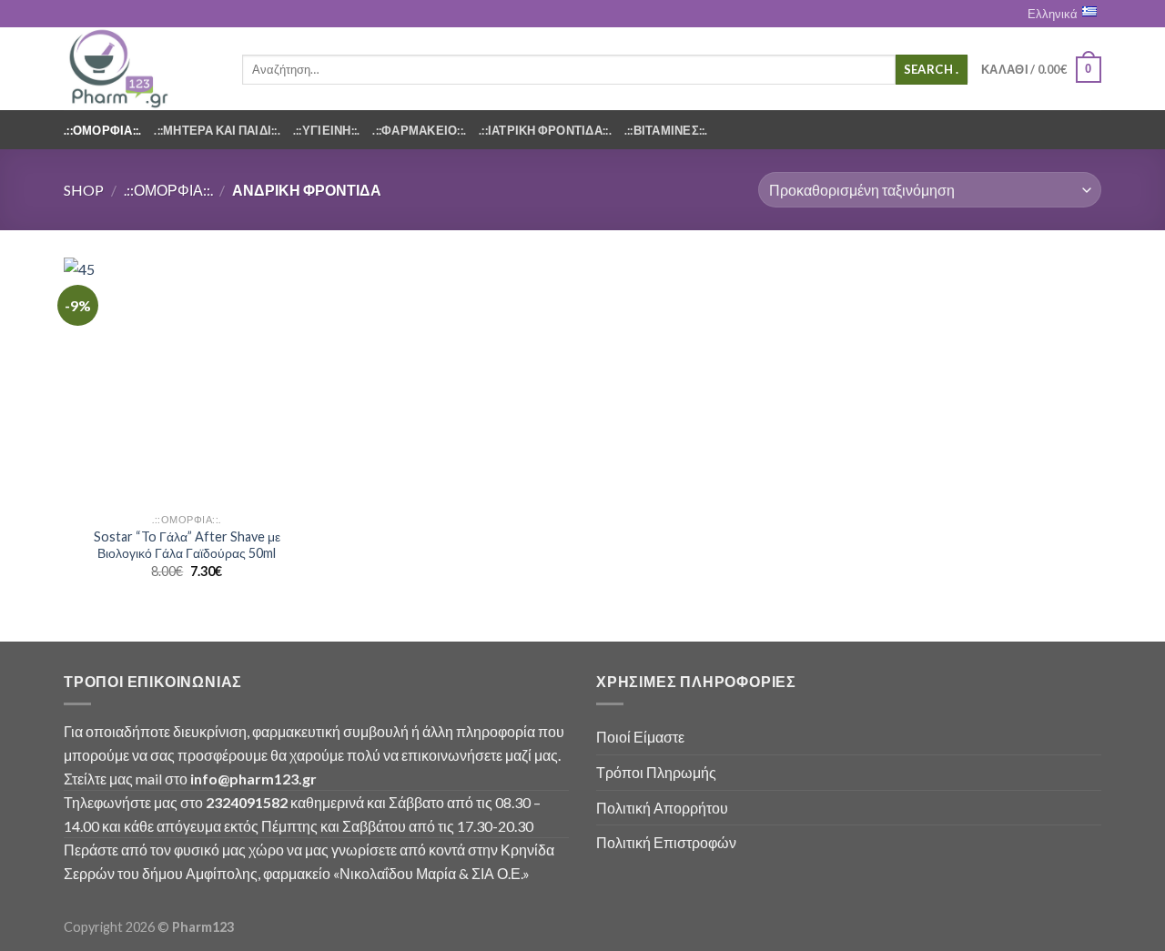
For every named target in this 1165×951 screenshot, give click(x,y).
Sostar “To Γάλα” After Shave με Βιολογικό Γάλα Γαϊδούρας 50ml (187, 545)
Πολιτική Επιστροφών (666, 842)
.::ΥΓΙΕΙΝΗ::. (326, 130)
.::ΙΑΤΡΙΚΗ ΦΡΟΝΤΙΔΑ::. (545, 130)
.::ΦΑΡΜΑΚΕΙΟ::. (419, 130)
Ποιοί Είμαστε (640, 736)
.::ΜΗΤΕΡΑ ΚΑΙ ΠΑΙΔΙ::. (217, 130)
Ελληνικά (1053, 13)
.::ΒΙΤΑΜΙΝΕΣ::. (666, 130)
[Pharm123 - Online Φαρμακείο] (139, 68)
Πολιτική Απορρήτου (662, 807)
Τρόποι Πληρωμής (656, 772)
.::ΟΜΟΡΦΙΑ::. (102, 130)
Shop (84, 189)
